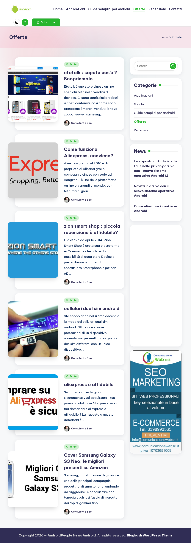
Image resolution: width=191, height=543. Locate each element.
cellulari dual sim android (92, 308)
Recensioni (142, 130)
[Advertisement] (162, 285)
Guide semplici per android (154, 113)
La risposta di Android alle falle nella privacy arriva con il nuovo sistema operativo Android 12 (155, 168)
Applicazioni (143, 95)
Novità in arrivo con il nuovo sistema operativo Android (154, 191)
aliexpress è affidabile (89, 384)
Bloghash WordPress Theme (150, 535)
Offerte (71, 64)
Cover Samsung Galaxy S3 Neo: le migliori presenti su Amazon (90, 461)
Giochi (139, 104)
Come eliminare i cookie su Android (155, 208)
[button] (46, 22)
